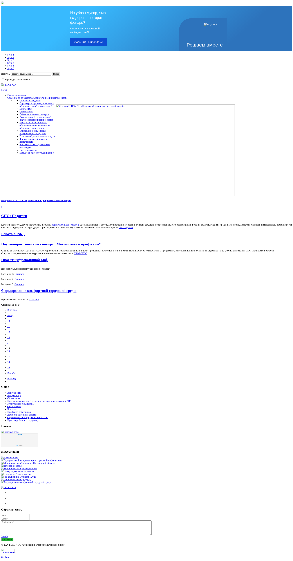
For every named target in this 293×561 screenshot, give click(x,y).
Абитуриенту (14, 392)
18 (8, 362)
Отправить (7, 539)
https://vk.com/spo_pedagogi (65, 224)
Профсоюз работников (19, 412)
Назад (10, 315)
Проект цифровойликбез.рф (24, 260)
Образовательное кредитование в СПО (27, 417)
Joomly (4, 536)
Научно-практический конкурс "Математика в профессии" (51, 244)
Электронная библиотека (20, 403)
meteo (19, 445)
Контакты (12, 409)
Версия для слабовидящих (18, 79)
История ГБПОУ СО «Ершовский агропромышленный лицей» (36, 200)
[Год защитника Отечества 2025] (18, 476)
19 (8, 367)
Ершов (19, 435)
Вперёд (11, 373)
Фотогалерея (14, 406)
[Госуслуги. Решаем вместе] (16, 474)
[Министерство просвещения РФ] (19, 468)
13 (8, 337)
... (8, 343)
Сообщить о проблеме (88, 42)
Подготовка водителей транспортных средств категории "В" (39, 401)
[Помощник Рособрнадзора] (16, 479)
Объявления (13, 398)
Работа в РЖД (13, 234)
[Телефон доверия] (11, 465)
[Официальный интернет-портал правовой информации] (31, 460)
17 (8, 356)
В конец (11, 378)
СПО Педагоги (126, 227)
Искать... (5, 73)
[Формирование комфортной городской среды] (26, 482)
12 (8, 332)
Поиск (56, 74)
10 (8, 321)
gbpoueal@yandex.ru (24, 503)
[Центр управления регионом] (17, 471)
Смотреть (19, 274)
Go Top (5, 557)
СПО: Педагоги (14, 216)
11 (8, 326)
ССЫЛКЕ (34, 299)
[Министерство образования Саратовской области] (28, 463)
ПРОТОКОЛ (80, 253)
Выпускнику (14, 395)
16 (8, 351)
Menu (4, 90)
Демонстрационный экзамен (22, 414)
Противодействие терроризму (23, 420)
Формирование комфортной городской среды (38, 291)
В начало (12, 310)
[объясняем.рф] (9, 457)
